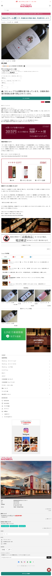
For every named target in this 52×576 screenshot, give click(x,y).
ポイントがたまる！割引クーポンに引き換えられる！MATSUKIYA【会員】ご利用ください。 (26, 13)
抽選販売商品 (4, 357)
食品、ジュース (5, 388)
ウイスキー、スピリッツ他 (7, 385)
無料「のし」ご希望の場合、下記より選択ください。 (11, 80)
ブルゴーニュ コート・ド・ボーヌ (9, 363)
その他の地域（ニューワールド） (8, 382)
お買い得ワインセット (6, 394)
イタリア (3, 376)
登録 (49, 557)
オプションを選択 (26, 573)
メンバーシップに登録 (5, 70)
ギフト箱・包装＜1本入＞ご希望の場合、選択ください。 (12, 76)
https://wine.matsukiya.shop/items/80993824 (12, 215)
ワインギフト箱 (5, 391)
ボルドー (3, 373)
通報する (48, 249)
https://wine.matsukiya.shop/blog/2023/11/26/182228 (14, 156)
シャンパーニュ (5, 370)
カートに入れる (26, 98)
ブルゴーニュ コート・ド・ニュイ (9, 360)
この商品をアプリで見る (26, 245)
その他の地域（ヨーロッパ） (7, 379)
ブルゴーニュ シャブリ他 (7, 367)
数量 (2, 85)
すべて (5, 256)
